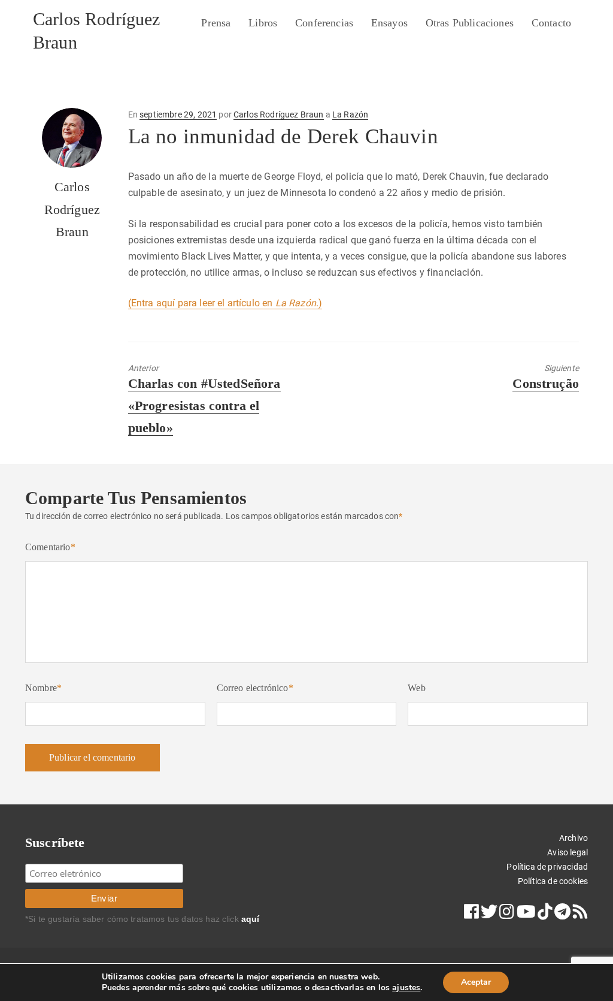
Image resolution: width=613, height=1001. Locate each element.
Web (416, 688)
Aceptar (476, 982)
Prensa (215, 23)
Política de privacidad (547, 867)
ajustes (406, 987)
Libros (262, 23)
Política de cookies (553, 881)
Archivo (573, 838)
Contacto (551, 23)
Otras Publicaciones (470, 23)
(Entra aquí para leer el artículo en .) (225, 303)
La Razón (350, 114)
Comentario (50, 547)
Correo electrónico (255, 688)
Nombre (43, 688)
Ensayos (389, 23)
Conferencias (324, 23)
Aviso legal (567, 852)
